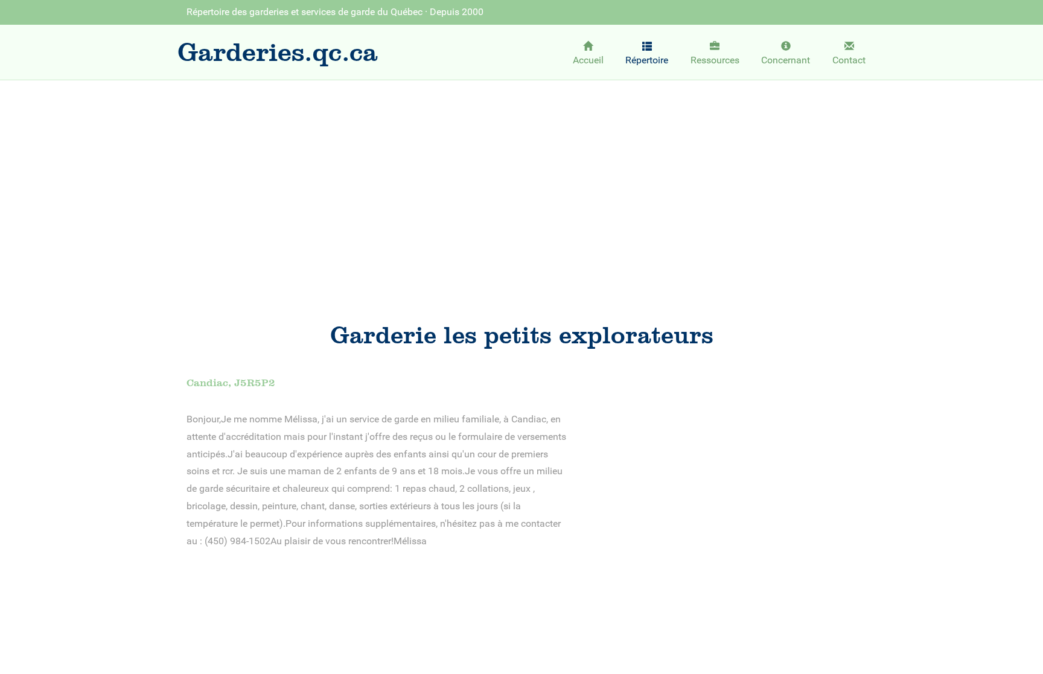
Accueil (588, 60)
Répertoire (646, 60)
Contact (849, 60)
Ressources (715, 60)
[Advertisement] (521, 178)
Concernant (785, 60)
